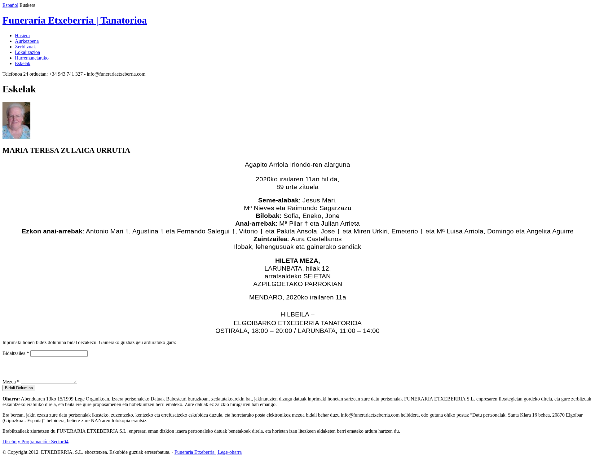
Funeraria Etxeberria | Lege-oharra (208, 452)
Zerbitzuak (25, 46)
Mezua (11, 381)
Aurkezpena (27, 41)
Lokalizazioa (27, 52)
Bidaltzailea (15, 353)
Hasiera (22, 35)
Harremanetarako (32, 57)
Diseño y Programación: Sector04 (35, 441)
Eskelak (22, 63)
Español (10, 5)
